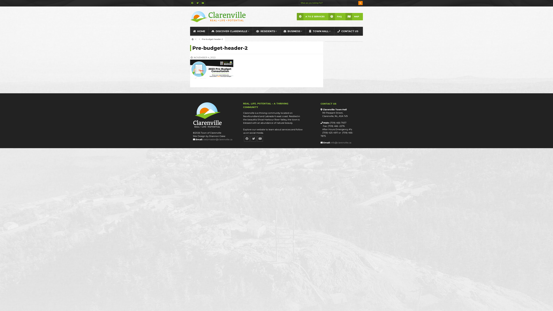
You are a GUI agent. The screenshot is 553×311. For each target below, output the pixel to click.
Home (201, 31)
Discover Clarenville (231, 31)
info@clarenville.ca (341, 142)
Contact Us (349, 31)
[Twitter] (197, 3)
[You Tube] (203, 3)
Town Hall (320, 31)
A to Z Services (315, 16)
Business (293, 31)
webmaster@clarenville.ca (217, 139)
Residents (267, 31)
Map (356, 16)
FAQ (339, 16)
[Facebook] (192, 3)
